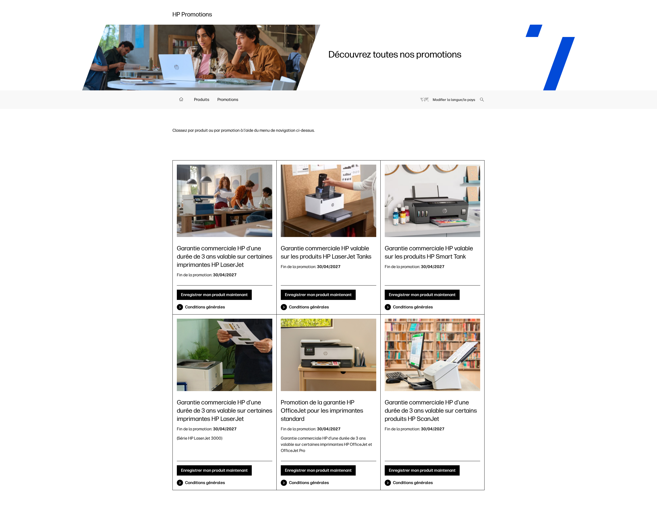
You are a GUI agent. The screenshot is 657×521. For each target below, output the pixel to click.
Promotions (227, 99)
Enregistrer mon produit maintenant (214, 294)
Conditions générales (205, 307)
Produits (201, 99)
